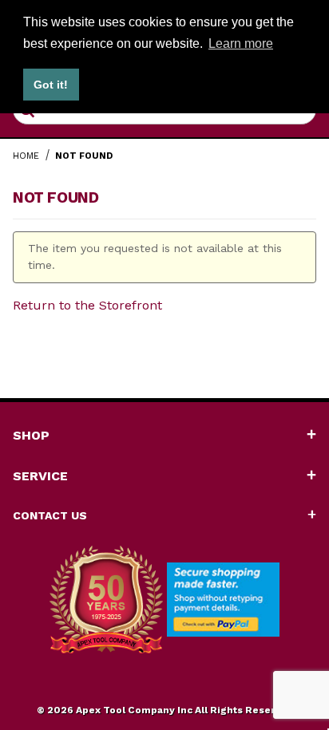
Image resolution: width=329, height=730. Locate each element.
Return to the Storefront (87, 305)
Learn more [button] (240, 43)
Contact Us (50, 515)
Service (40, 475)
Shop (31, 435)
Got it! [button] (51, 84)
